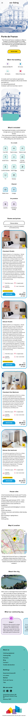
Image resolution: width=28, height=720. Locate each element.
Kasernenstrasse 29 (9, 673)
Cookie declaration (9, 665)
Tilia (4, 682)
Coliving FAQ (7, 655)
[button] (14, 539)
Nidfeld (5, 678)
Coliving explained (8, 653)
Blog (4, 660)
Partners (5, 658)
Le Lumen (6, 675)
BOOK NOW (9, 294)
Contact (5, 662)
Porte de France (8, 680)
